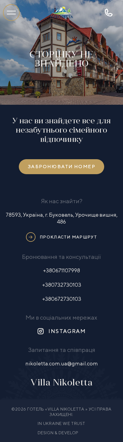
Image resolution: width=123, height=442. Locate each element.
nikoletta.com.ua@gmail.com (61, 363)
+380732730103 (61, 285)
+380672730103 (61, 299)
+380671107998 (61, 270)
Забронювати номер (61, 166)
